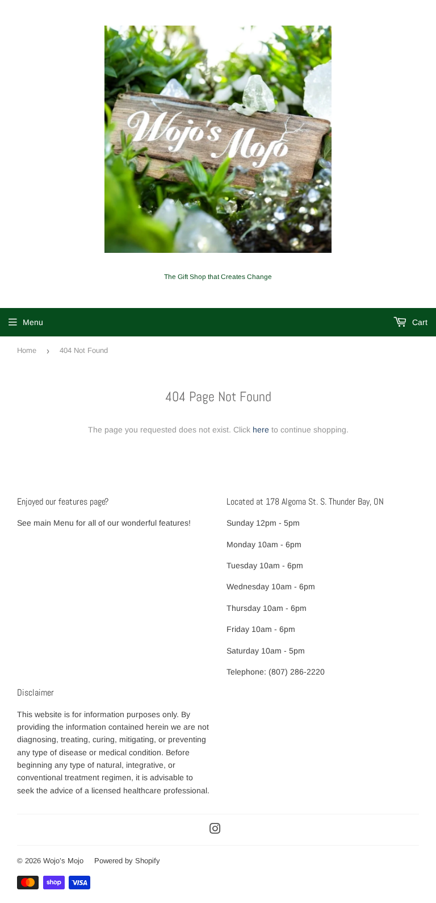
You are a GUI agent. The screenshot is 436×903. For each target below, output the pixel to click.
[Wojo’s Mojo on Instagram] (215, 830)
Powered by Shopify (127, 860)
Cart (418, 322)
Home (26, 350)
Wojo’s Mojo (63, 860)
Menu (33, 322)
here (261, 429)
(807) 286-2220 (297, 671)
